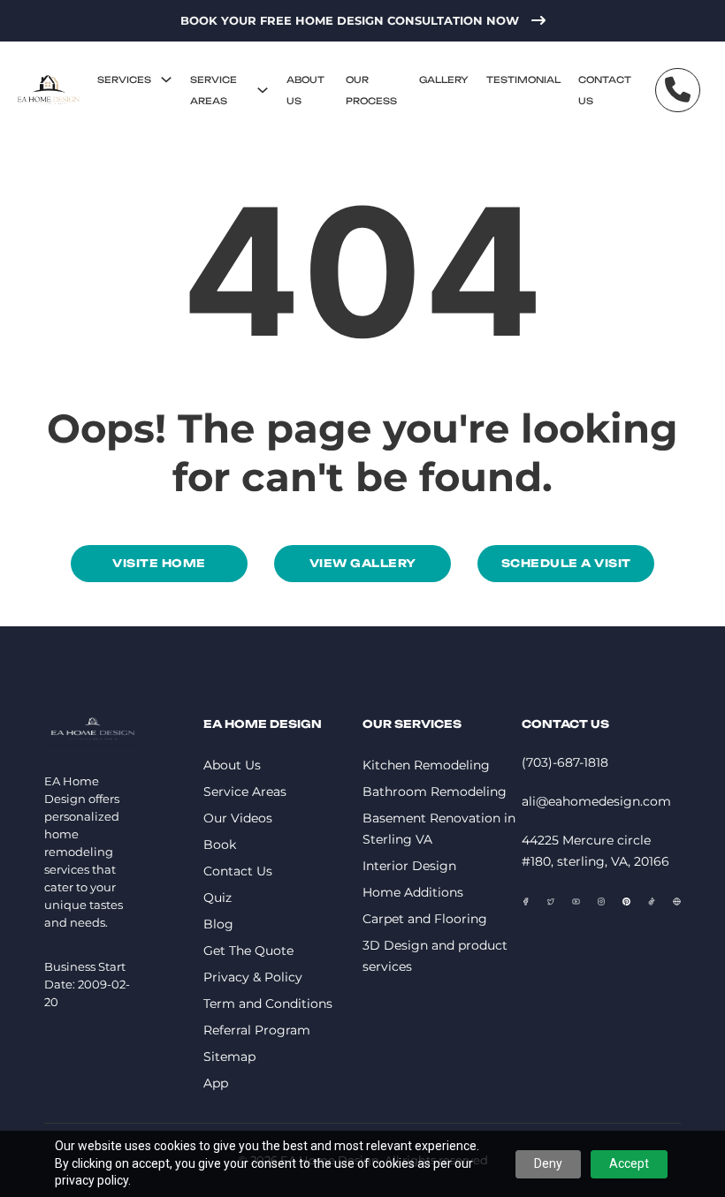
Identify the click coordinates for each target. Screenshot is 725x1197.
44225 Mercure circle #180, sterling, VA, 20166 (595, 850)
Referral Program (256, 1030)
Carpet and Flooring (424, 919)
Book (219, 844)
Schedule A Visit (566, 563)
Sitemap (229, 1056)
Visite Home (159, 563)
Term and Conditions (267, 1003)
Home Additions (412, 892)
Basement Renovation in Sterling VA (438, 828)
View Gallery (362, 563)
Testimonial (523, 79)
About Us (305, 90)
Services (124, 79)
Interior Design (409, 866)
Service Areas (213, 90)
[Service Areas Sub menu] (262, 90)
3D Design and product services (435, 955)
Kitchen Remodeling (426, 765)
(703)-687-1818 (565, 762)
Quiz (217, 897)
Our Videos (237, 818)
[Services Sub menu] (166, 79)
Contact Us (604, 90)
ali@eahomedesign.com (596, 801)
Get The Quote (248, 950)
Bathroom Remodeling (434, 791)
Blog (218, 924)
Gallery (444, 79)
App (215, 1083)
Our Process (371, 90)
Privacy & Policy (252, 977)
